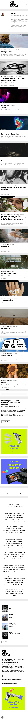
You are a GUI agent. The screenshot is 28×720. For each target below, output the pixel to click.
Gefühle (15, 298)
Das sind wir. (5, 421)
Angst (21, 506)
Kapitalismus (13, 554)
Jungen (6, 554)
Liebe (22, 558)
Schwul (14, 576)
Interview (10, 552)
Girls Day (20, 541)
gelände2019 (15, 534)
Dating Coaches (20, 185)
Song (16, 582)
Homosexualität (7, 550)
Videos (2, 211)
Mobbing (21, 563)
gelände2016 (10, 532)
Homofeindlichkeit (20, 547)
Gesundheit (8, 541)
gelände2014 (14, 530)
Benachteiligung (15, 508)
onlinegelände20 (13, 569)
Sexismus (22, 578)
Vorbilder (13, 591)
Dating (13, 515)
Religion (22, 573)
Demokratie (19, 515)
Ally (10, 132)
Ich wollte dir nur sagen (9, 273)
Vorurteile (20, 591)
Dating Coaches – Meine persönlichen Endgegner (14, 188)
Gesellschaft (19, 539)
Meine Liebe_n (3, 241)
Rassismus (11, 573)
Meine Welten (3, 73)
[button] (2, 717)
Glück (13, 545)
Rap (5, 573)
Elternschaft (20, 519)
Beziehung (7, 511)
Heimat (12, 547)
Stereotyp (8, 587)
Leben (20, 556)
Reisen (17, 573)
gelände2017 (18, 532)
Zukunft (14, 595)
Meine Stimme (3, 156)
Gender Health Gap (18, 76)
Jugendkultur (21, 552)
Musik (11, 565)
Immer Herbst (6, 328)
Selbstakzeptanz (18, 49)
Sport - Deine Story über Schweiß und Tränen (14, 584)
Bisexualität (15, 511)
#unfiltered (11, 504)
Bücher (6, 513)
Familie (23, 521)
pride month (11, 571)
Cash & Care (12, 513)
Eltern (14, 519)
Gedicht (20, 528)
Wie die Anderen (6, 355)
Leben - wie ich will (8, 558)
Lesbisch (16, 558)
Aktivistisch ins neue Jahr (12, 506)
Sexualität (20, 580)
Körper (7, 556)
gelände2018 (6, 534)
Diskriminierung (18, 517)
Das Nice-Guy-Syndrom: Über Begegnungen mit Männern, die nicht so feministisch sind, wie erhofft (13, 217)
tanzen (13, 105)
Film (12, 524)
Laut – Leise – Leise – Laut (10, 134)
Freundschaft (13, 526)
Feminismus (6, 524)
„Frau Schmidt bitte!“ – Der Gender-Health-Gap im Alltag (13, 79)
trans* (6, 589)
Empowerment (6, 521)
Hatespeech (6, 547)
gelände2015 (22, 530)
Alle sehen (5, 641)
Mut (15, 565)
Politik (5, 571)
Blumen (10, 380)
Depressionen (9, 517)
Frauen (22, 524)
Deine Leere (5, 161)
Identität (15, 550)
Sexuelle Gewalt (9, 582)
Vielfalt (7, 591)
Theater (14, 587)
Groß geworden (6, 52)
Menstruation (18, 560)
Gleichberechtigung (16, 543)
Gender (22, 534)
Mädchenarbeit (7, 567)
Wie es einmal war (7, 300)
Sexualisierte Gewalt (10, 580)
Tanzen (3, 107)
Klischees (21, 554)
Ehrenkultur (8, 519)
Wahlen (7, 593)
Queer (23, 571)
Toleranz (20, 587)
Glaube (8, 543)
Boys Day (21, 511)
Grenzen (22, 545)
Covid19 (8, 515)
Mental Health (8, 563)
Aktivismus (17, 504)
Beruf (23, 508)
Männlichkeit (21, 567)
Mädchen (21, 565)
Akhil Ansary (25, 34)
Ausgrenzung (6, 508)
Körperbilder (13, 556)
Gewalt (15, 541)
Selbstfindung (17, 158)
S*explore (8, 576)
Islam (15, 552)
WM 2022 (20, 593)
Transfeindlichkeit (13, 589)
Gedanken (14, 528)
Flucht (17, 524)
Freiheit (7, 526)
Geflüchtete (6, 530)
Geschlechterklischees (17, 537)
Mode (6, 565)
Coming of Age (20, 513)
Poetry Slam (22, 569)
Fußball (7, 528)
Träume (21, 589)
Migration (15, 563)
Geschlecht (8, 537)
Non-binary (5, 569)
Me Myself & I (3, 102)
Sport (21, 582)
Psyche (18, 571)
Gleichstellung (6, 545)
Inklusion (22, 550)
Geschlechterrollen (10, 539)
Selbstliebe (16, 578)
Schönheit (20, 576)
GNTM (17, 545)
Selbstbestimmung (7, 578)
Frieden (20, 526)
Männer (14, 567)
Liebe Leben (10, 560)
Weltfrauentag (13, 593)
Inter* (5, 552)
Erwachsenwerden (15, 521)
